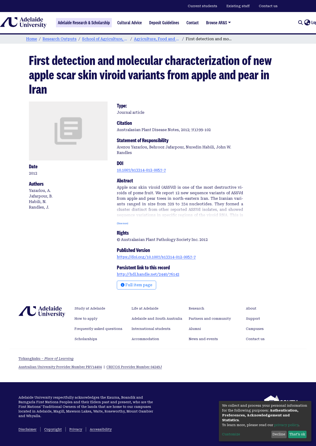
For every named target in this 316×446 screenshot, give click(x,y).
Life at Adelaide (145, 308)
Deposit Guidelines (164, 22)
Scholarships (85, 339)
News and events (203, 339)
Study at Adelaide (89, 308)
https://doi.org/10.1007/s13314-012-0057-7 (156, 257)
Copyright (53, 429)
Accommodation (145, 339)
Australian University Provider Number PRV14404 (60, 367)
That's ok (297, 434)
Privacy (75, 429)
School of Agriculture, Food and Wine (105, 39)
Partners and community (210, 318)
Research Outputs (60, 39)
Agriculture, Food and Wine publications (157, 39)
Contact (192, 22)
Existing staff (238, 6)
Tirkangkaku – (46, 358)
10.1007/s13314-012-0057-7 (141, 170)
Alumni (195, 329)
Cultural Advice (129, 22)
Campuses (255, 329)
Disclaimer (28, 429)
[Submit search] (300, 22)
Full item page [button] (138, 285)
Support (253, 318)
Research (196, 308)
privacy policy (286, 425)
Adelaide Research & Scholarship (84, 22)
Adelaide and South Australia (157, 318)
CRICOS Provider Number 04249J (134, 367)
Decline (279, 434)
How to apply (85, 318)
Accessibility (101, 429)
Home (31, 39)
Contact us (268, 6)
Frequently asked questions (98, 329)
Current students (202, 6)
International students (151, 329)
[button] (307, 22)
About (251, 308)
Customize (231, 434)
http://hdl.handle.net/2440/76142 (148, 274)
